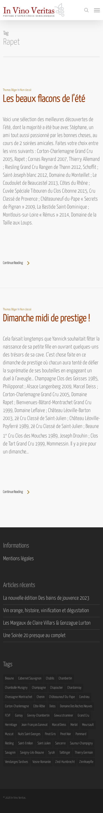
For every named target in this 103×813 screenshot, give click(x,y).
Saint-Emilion (25, 743)
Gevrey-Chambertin (38, 715)
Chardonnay (74, 688)
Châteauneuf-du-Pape (62, 697)
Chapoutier (56, 688)
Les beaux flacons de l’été (44, 99)
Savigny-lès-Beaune (32, 752)
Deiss (52, 706)
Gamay (19, 715)
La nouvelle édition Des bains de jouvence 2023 (46, 598)
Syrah (51, 752)
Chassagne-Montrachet (18, 697)
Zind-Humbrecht (65, 762)
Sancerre (60, 743)
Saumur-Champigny (81, 743)
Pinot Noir (65, 734)
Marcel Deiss (59, 725)
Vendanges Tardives (16, 762)
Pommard (81, 734)
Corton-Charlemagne (17, 706)
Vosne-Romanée (41, 762)
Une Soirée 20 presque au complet (34, 635)
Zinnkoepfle (86, 762)
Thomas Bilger (10, 90)
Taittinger (64, 752)
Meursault (88, 725)
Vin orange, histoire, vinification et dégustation (46, 610)
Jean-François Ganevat (34, 725)
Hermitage (11, 725)
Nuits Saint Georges (29, 734)
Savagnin (10, 752)
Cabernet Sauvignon (29, 678)
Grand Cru (83, 715)
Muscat (9, 734)
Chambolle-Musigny (16, 688)
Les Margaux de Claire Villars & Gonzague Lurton (47, 623)
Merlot (74, 725)
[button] (97, 10)
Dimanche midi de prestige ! (46, 318)
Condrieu (84, 697)
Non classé (25, 90)
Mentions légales (18, 558)
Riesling (9, 743)
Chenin (41, 697)
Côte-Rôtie (39, 706)
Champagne (39, 688)
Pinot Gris (50, 734)
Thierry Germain (84, 752)
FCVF (8, 715)
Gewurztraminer (63, 715)
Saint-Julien (44, 743)
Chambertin (65, 678)
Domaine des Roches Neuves (76, 706)
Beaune (9, 678)
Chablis (50, 678)
